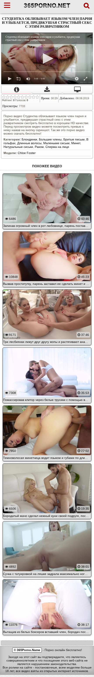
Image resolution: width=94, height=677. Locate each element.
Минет (75, 143)
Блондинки (29, 139)
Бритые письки (74, 139)
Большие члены (50, 139)
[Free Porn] (47, 7)
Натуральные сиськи (18, 147)
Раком (39, 147)
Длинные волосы (29, 143)
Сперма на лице (57, 147)
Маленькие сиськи (56, 143)
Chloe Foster (27, 153)
